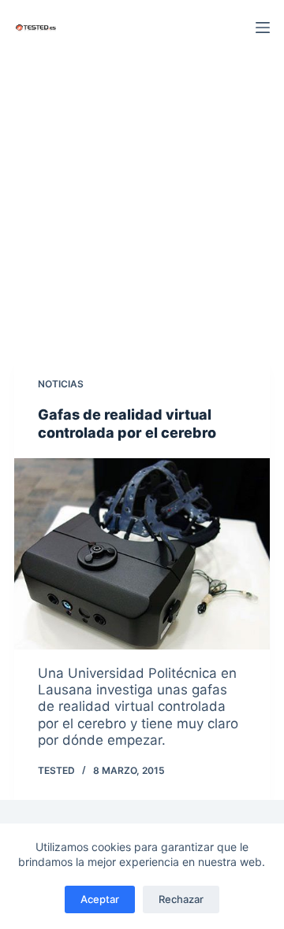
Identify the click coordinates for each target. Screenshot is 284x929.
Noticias (61, 384)
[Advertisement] (142, 204)
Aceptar (99, 899)
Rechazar (181, 899)
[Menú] (263, 27)
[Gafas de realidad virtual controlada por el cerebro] (142, 554)
